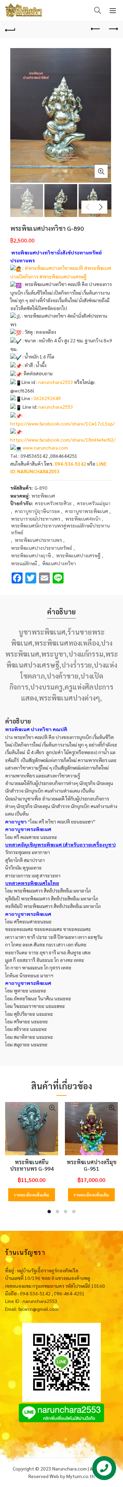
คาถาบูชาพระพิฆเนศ (86, 511)
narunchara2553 (55, 382)
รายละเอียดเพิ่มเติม (32, 1194)
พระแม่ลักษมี (24, 563)
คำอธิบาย (61, 611)
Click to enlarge (101, 171)
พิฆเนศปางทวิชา (59, 563)
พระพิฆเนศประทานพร (38, 540)
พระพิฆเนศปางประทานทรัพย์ (41, 548)
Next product (112, 29)
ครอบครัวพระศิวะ (53, 503)
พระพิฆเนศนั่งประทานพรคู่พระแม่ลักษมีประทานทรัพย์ (60, 528)
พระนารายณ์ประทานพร (35, 518)
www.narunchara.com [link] (45, 447)
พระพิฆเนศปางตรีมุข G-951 (92, 1165)
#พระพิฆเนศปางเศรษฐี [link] (62, 276)
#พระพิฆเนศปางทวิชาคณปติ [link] (54, 268)
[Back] (10, 29)
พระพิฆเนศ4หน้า (82, 518)
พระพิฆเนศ (43, 495)
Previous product (95, 29)
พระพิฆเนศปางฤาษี (31, 555)
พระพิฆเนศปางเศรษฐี (78, 555)
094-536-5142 (70, 464)
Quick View (52, 1108)
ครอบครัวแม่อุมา (93, 503)
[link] (62, 423)
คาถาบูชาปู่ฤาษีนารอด (37, 511)
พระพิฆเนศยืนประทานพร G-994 (32, 1165)
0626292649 (47, 398)
